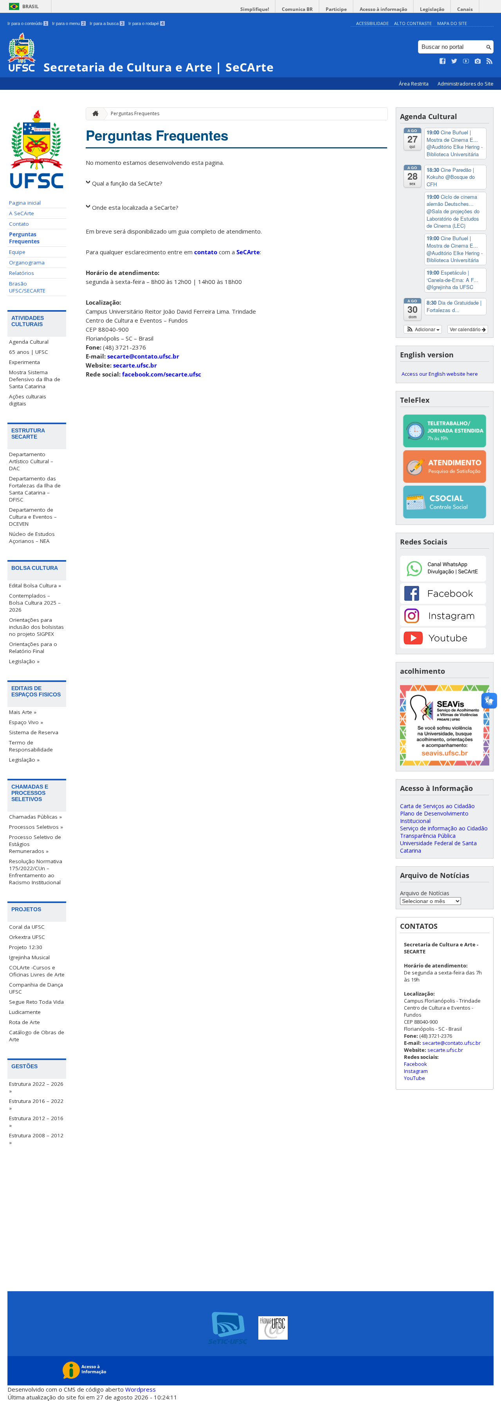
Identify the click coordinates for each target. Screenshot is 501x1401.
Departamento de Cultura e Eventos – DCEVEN (33, 516)
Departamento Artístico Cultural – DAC (31, 461)
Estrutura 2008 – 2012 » (36, 1139)
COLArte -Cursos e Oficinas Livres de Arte (37, 971)
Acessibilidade (372, 23)
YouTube (414, 1078)
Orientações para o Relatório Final (33, 648)
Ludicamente (25, 1012)
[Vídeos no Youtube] (466, 61)
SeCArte (248, 252)
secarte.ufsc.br (135, 365)
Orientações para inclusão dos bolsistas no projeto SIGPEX (36, 626)
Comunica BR (297, 9)
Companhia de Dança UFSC (36, 988)
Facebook (415, 1063)
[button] (423, 329)
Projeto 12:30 (25, 947)
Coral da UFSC (27, 926)
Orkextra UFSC (27, 937)
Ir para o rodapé (146, 23)
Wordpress (140, 1389)
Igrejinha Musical (29, 957)
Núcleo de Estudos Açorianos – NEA (32, 537)
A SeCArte (21, 213)
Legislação (432, 9)
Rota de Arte (24, 1022)
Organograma (27, 262)
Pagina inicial (25, 202)
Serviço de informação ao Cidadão (444, 828)
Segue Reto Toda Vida (36, 1001)
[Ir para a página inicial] (93, 114)
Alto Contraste (413, 23)
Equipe (17, 251)
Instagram (416, 1070)
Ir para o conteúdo (27, 23)
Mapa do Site (452, 23)
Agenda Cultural (29, 341)
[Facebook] (443, 601)
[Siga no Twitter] (454, 61)
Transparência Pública (428, 835)
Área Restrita (414, 83)
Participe (336, 9)
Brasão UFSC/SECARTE (27, 287)
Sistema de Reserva (33, 732)
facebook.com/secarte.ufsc (161, 374)
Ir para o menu (68, 23)
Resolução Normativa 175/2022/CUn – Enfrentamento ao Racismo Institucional (35, 872)
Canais (465, 9)
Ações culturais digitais (27, 400)
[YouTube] (443, 646)
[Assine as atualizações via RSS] (490, 61)
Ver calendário (466, 329)
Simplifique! (254, 9)
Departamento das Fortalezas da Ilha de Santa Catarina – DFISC (35, 489)
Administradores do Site (466, 83)
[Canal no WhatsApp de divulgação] (443, 579)
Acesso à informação (383, 9)
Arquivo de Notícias (424, 893)
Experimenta (24, 362)
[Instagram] (443, 624)
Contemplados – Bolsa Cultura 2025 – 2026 (35, 602)
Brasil (30, 6)
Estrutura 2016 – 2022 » (36, 1105)
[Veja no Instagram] (478, 61)
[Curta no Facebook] (443, 61)
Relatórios (21, 273)
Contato (19, 223)
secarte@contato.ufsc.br (143, 356)
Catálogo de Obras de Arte (36, 1036)
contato (205, 252)
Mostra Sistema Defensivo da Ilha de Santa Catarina (34, 379)
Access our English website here (440, 373)
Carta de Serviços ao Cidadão (437, 806)
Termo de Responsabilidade (31, 746)
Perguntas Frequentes (24, 238)
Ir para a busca (106, 23)
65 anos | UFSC (28, 351)
